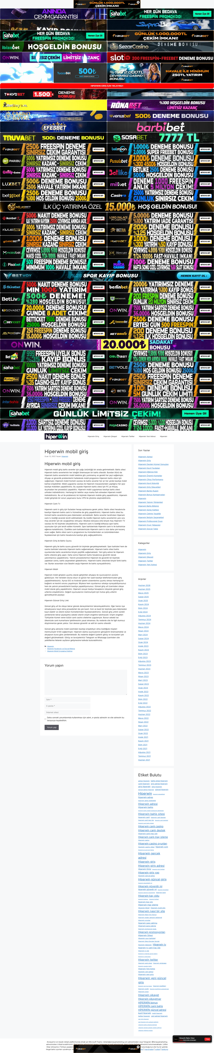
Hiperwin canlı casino (150, 826)
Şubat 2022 (143, 729)
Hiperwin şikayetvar (149, 998)
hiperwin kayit (161, 892)
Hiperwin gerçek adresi (149, 855)
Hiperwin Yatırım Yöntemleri (150, 502)
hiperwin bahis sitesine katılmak (147, 1025)
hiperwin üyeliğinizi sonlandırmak (159, 989)
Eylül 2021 (142, 748)
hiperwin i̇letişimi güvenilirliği (146, 892)
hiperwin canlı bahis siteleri (146, 823)
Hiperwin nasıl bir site (151, 911)
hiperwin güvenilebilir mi (145, 883)
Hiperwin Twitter (128, 436)
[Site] (53, 149)
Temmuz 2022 (144, 711)
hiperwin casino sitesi (146, 847)
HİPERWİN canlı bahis (150, 1006)
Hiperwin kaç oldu (148, 895)
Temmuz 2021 (144, 756)
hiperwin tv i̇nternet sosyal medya (147, 953)
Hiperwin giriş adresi (151, 865)
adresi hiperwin (144, 781)
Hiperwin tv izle (143, 951)
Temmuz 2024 (144, 619)
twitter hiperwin (144, 1016)
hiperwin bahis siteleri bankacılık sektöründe (151, 810)
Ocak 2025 (143, 600)
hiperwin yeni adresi (145, 972)
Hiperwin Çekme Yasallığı (149, 514)
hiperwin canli (144, 817)
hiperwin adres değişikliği (147, 800)
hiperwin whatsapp (159, 963)
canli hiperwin (144, 784)
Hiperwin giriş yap (148, 872)
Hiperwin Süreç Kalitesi (148, 510)
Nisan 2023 (143, 676)
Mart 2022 (143, 726)
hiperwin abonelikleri (159, 794)
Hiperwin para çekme (147, 926)
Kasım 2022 (143, 695)
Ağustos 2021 (144, 752)
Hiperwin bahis (145, 807)
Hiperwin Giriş (93, 436)
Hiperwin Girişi (144, 869)
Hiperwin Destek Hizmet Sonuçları (153, 464)
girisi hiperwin (157, 787)
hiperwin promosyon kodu (147, 929)
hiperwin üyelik (143, 989)
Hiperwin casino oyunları (152, 843)
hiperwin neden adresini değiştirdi (150, 917)
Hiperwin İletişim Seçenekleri (151, 517)
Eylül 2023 (143, 657)
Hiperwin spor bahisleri (146, 938)
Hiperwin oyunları (144, 920)
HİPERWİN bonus (148, 1002)
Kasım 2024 (143, 604)
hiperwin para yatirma (147, 923)
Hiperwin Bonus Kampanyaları (151, 495)
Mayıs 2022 (143, 718)
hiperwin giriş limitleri (158, 869)
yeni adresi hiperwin (159, 1016)
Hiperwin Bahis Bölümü (148, 506)
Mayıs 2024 (143, 627)
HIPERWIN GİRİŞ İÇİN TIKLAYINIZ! (107, 86)
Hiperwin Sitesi (145, 935)
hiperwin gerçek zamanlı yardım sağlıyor (150, 1027)
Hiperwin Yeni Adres (146, 969)
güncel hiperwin (161, 790)
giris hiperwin (144, 786)
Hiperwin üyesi (143, 992)
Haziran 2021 (144, 760)
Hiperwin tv (159, 944)
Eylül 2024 (143, 612)
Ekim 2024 (143, 608)
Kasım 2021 (143, 741)
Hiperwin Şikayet (110, 436)
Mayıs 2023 (143, 673)
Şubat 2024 (143, 638)
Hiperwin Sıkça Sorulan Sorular (148, 941)
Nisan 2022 (143, 722)
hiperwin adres (145, 797)
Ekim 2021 (142, 745)
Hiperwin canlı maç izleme (153, 837)
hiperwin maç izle (145, 902)
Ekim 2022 (143, 699)
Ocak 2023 (143, 688)
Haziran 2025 (144, 589)
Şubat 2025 (143, 597)
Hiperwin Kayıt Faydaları (149, 468)
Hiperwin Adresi (145, 457)
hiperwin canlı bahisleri (161, 820)
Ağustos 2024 (144, 616)
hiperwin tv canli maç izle (149, 948)
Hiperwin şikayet (148, 995)
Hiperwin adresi (148, 803)
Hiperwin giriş (146, 861)
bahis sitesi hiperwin (159, 781)
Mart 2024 (143, 635)
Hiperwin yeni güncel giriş (152, 980)
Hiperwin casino (143, 840)
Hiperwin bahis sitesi (151, 814)
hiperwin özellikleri (159, 986)
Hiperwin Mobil (143, 908)
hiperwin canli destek (158, 817)
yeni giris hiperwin (143, 1019)
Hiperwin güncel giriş (152, 879)
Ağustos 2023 (144, 661)
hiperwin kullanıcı (143, 899)
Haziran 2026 (144, 585)
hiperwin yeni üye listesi (145, 986)
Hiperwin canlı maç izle (147, 834)
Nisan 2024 (143, 631)
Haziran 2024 (144, 623)
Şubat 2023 (143, 684)
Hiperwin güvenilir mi (150, 886)
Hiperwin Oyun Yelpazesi (149, 525)
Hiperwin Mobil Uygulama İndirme (59, 651)
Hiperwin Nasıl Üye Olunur (147, 915)
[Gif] (107, 206)
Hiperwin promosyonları (151, 932)
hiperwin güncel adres (146, 876)
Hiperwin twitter (148, 959)
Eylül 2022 (142, 703)
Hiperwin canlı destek (151, 830)
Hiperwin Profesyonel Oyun (150, 521)
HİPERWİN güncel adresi (152, 1009)
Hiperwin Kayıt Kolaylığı (148, 483)
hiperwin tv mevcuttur (144, 956)
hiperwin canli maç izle (146, 820)
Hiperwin (163, 436)
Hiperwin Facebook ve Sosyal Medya (61, 649)
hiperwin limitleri (154, 899)
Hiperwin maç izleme (148, 905)
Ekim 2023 (143, 654)
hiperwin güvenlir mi (147, 889)
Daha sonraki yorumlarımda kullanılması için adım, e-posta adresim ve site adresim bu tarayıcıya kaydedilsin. (85, 719)
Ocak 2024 (143, 642)
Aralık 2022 (143, 692)
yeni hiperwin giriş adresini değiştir (148, 1022)
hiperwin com (162, 847)
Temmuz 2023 (144, 665)
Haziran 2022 (144, 714)
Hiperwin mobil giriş (158, 908)
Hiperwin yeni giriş (146, 974)
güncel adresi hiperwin (146, 790)
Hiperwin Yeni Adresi (147, 436)
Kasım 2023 (143, 650)
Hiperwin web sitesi (145, 963)
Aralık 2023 (143, 646)
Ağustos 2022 (144, 707)
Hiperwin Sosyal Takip (148, 529)
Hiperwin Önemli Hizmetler (150, 476)
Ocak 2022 (143, 733)
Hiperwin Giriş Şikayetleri (149, 487)
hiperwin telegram (145, 945)
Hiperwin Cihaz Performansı (150, 479)
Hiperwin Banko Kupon (148, 491)
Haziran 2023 (144, 669)
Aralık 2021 (143, 737)
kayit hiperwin (144, 1013)
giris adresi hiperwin (159, 784)
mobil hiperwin (157, 1013)
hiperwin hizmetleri (163, 890)
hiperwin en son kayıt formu (146, 850)
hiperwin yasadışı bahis (145, 966)
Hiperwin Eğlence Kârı (148, 472)
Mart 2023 (143, 680)
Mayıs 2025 (143, 593)
